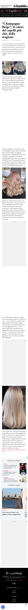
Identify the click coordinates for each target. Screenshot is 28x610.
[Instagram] (26, 11)
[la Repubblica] (20, 6)
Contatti (14, 590)
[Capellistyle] (14, 11)
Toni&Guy (6, 470)
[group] (2, 15)
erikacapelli (5, 40)
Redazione (14, 592)
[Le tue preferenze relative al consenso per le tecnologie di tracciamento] (26, 457)
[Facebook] (24, 11)
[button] (2, 470)
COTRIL (5, 464)
